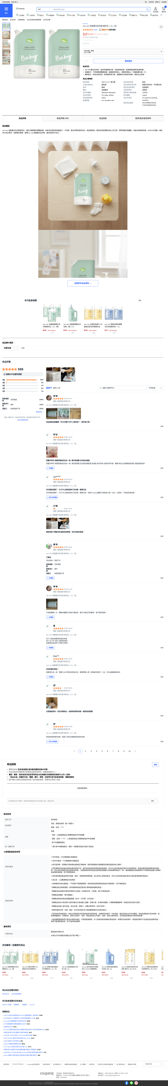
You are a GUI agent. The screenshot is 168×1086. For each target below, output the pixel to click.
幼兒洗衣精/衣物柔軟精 (34, 20)
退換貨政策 (46, 1064)
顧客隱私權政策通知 (71, 1064)
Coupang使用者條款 (33, 1064)
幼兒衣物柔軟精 (16, 994)
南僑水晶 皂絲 (8, 1027)
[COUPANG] (46, 1074)
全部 (39, 9)
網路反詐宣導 (132, 1064)
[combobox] (155, 388)
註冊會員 (151, 2)
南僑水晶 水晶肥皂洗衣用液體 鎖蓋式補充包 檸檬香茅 (20, 1049)
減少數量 (91, 60)
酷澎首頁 (5, 20)
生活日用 (13, 20)
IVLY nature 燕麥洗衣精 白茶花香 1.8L (15, 1047)
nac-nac (32, 1004)
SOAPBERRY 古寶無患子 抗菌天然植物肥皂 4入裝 (19, 1018)
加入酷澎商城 (120, 1064)
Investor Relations (18, 1064)
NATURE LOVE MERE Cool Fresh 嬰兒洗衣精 (18, 1035)
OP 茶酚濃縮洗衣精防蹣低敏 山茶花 (15, 1024)
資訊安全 (92, 1064)
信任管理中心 (57, 1064)
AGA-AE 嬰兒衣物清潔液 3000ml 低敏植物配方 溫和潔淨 (21, 1015)
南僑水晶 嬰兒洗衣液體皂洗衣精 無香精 (16, 1032)
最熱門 (49, 388)
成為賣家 (164, 2)
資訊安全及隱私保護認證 (105, 1064)
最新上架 (56, 388)
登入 (146, 2)
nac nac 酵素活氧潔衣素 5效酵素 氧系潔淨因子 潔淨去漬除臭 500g (24, 1029)
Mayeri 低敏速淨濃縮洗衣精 (12, 1044)
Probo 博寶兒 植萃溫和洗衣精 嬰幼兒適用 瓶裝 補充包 (20, 1055)
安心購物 (83, 1064)
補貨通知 (128, 61)
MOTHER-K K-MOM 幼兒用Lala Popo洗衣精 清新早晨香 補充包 (23, 1052)
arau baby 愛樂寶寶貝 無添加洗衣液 (15, 1021)
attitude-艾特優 (6, 1004)
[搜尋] (147, 9)
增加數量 (91, 62)
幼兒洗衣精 (46, 20)
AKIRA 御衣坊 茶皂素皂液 (12, 1041)
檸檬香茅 (16, 1004)
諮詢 (155, 765)
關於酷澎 (6, 1064)
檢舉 (152, 801)
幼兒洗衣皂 (5, 994)
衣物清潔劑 (21, 20)
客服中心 (157, 2)
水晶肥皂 (24, 1004)
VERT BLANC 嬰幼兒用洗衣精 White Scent (17, 1038)
